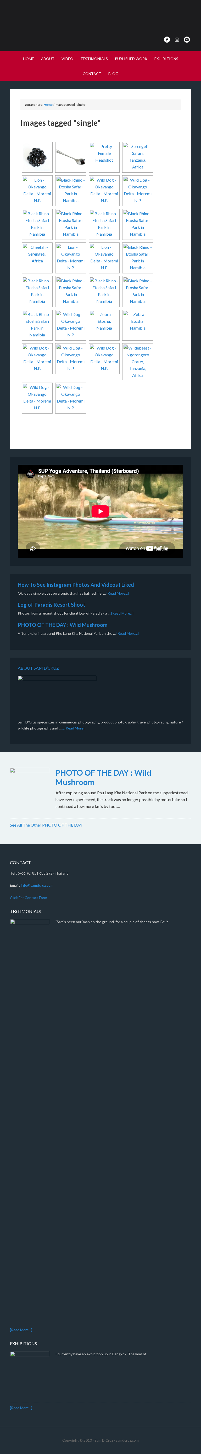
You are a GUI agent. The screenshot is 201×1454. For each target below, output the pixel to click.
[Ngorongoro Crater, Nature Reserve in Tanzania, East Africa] (138, 362)
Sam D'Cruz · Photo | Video (100, 18)
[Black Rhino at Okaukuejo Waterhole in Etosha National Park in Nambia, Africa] (71, 191)
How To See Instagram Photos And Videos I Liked (76, 584)
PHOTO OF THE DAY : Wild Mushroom (63, 625)
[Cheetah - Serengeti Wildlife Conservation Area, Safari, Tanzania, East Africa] (37, 258)
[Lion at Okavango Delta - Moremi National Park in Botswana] (37, 191)
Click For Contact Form (28, 897)
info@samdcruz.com (37, 885)
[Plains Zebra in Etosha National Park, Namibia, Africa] (104, 325)
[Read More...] (118, 593)
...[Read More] (73, 728)
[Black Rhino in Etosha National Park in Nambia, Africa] (37, 224)
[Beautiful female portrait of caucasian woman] (104, 157)
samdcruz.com (127, 1440)
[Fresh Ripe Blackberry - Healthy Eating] (37, 157)
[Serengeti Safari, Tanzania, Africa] (138, 157)
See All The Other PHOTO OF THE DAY (46, 824)
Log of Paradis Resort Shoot (51, 604)
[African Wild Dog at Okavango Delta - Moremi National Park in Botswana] (104, 191)
